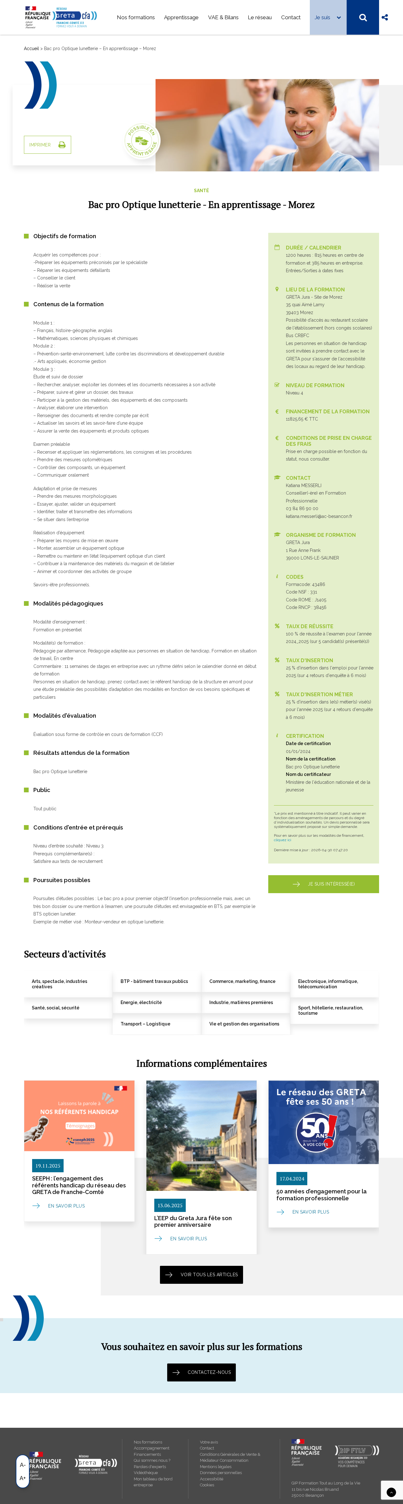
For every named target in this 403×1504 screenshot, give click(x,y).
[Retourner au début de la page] (391, 1492)
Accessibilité (211, 1479)
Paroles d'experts (150, 1466)
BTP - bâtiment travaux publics (154, 981)
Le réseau (260, 17)
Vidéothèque (146, 1472)
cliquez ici (282, 840)
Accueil (31, 48)
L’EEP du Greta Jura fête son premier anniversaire (193, 1221)
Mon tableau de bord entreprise (153, 1482)
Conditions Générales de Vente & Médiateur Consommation (230, 1457)
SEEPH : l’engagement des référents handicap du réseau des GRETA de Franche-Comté (79, 1185)
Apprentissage (181, 17)
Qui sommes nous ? (152, 1460)
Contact (291, 17)
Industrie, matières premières (241, 1002)
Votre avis (209, 1442)
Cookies (207, 1485)
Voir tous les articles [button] (209, 1274)
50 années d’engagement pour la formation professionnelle (321, 1195)
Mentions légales (215, 1466)
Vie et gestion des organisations (244, 1023)
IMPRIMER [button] (40, 144)
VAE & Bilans (223, 17)
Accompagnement (151, 1448)
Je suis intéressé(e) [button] (331, 884)
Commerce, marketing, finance (242, 981)
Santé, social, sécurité (55, 1007)
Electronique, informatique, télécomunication (328, 984)
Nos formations (136, 17)
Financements (147, 1454)
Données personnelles (221, 1472)
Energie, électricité (141, 1002)
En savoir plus (66, 1205)
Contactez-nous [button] (209, 1372)
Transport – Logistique (145, 1023)
